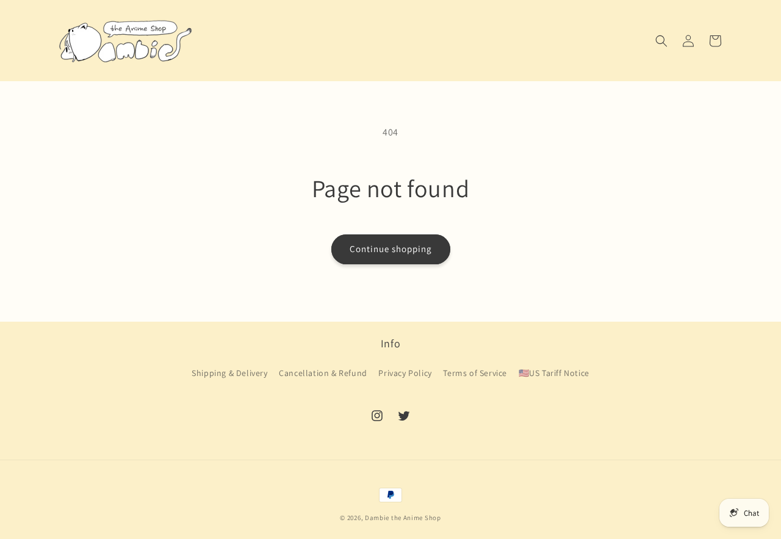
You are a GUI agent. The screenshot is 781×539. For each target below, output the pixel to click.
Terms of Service (475, 372)
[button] (661, 40)
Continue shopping (391, 249)
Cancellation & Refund (323, 372)
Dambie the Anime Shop (403, 517)
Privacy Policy (404, 372)
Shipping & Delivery (229, 372)
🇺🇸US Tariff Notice (554, 372)
